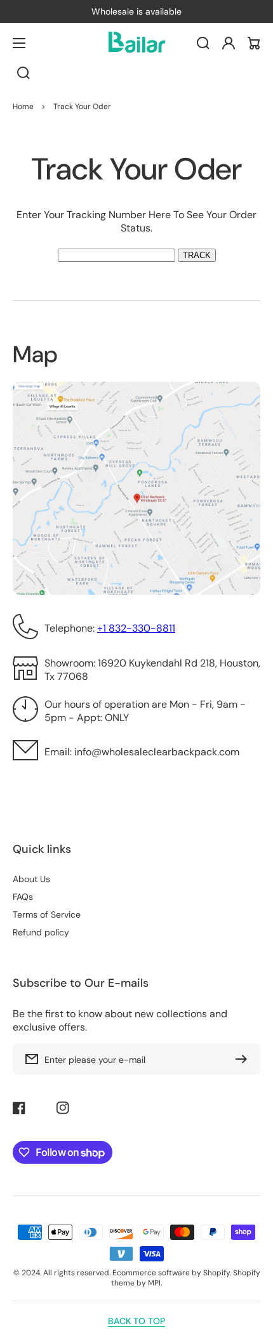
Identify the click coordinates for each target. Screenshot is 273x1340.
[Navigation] (19, 43)
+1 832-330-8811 (136, 628)
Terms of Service (47, 914)
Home (23, 106)
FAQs (23, 896)
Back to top (136, 1321)
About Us (31, 879)
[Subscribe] (244, 1059)
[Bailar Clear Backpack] (136, 43)
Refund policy (41, 932)
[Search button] (23, 73)
